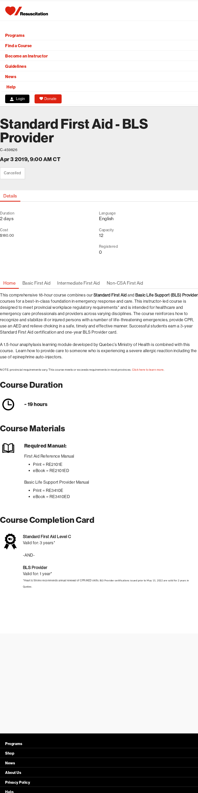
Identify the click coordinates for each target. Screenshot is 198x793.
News (10, 76)
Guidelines (15, 66)
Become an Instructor (26, 56)
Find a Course (18, 45)
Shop (9, 753)
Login (20, 99)
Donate (50, 99)
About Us (13, 773)
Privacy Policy (17, 782)
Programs (14, 35)
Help (10, 87)
